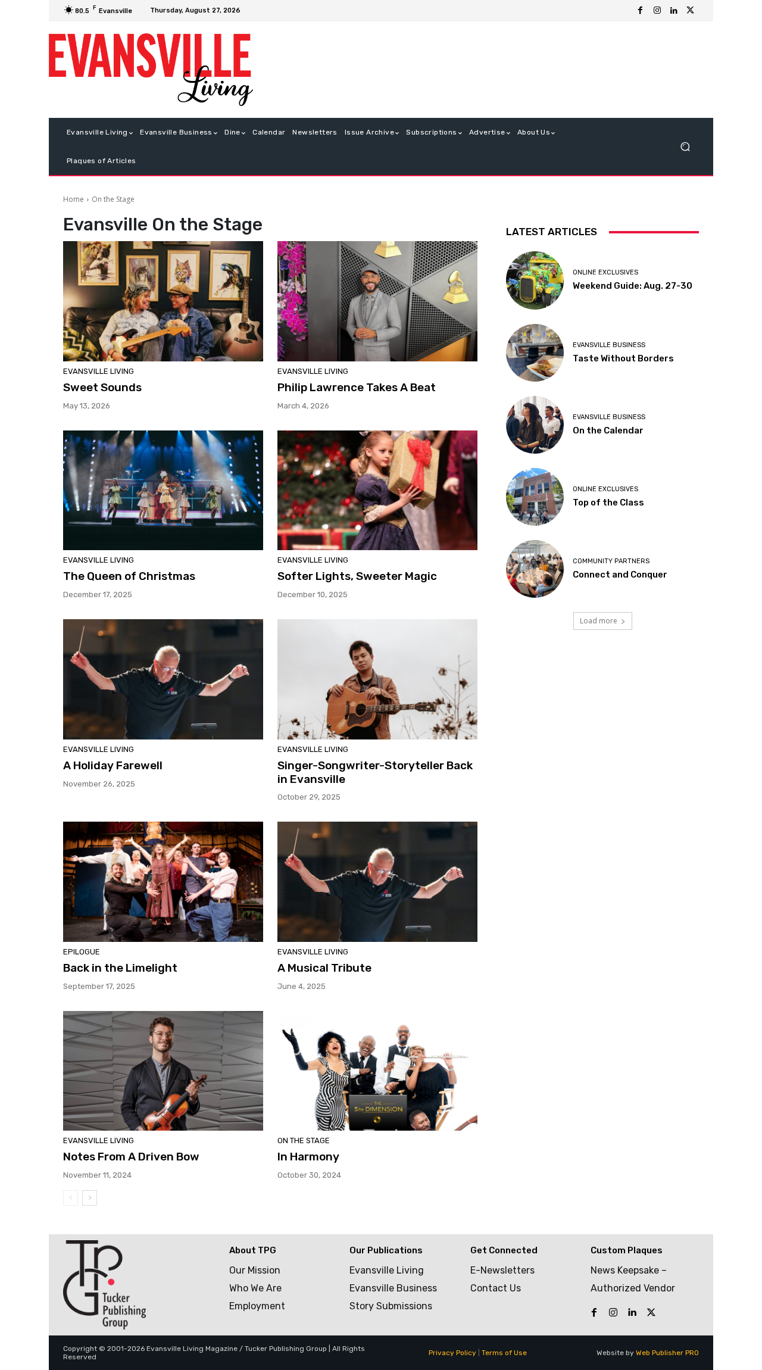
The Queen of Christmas (130, 576)
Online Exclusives (605, 272)
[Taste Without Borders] (535, 353)
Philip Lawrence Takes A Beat (356, 387)
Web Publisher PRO (667, 1353)
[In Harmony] (377, 1071)
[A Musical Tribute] (377, 882)
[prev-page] (70, 1198)
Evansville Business (609, 345)
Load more (598, 621)
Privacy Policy (452, 1353)
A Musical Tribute (324, 968)
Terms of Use (504, 1353)
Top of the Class (608, 502)
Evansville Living (98, 371)
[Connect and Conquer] (535, 569)
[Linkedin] (674, 10)
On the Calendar (608, 430)
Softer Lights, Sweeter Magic (357, 576)
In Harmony (308, 1156)
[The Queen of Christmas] (163, 490)
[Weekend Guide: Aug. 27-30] (535, 280)
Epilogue (81, 952)
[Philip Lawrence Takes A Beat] (377, 301)
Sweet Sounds (102, 387)
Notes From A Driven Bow (131, 1156)
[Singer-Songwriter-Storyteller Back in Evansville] (377, 679)
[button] (685, 147)
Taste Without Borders (623, 358)
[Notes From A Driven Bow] (163, 1071)
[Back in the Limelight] (163, 882)
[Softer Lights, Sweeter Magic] (377, 490)
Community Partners (611, 561)
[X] (690, 10)
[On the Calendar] (535, 425)
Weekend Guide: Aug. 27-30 (632, 285)
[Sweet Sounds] (163, 301)
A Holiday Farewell (113, 765)
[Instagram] (657, 10)
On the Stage (303, 1140)
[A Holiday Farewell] (163, 679)
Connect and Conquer (620, 574)
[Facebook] (640, 10)
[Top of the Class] (535, 497)
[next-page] (89, 1198)
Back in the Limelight (120, 968)
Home (73, 199)
